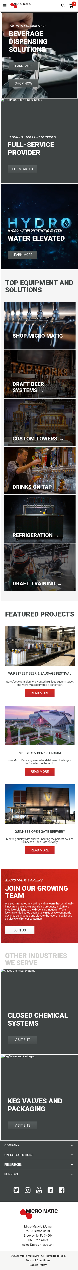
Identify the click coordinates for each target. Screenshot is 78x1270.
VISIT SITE (22, 1040)
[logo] (20, 5)
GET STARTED (22, 169)
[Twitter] (16, 1192)
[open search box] (63, 6)
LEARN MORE (23, 66)
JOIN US (19, 930)
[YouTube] (39, 1192)
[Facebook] (62, 1192)
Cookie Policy (38, 1264)
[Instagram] (27, 1192)
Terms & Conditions (38, 1260)
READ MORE (40, 693)
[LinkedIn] (50, 1192)
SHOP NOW (23, 83)
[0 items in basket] (71, 5)
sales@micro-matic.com (38, 1244)
